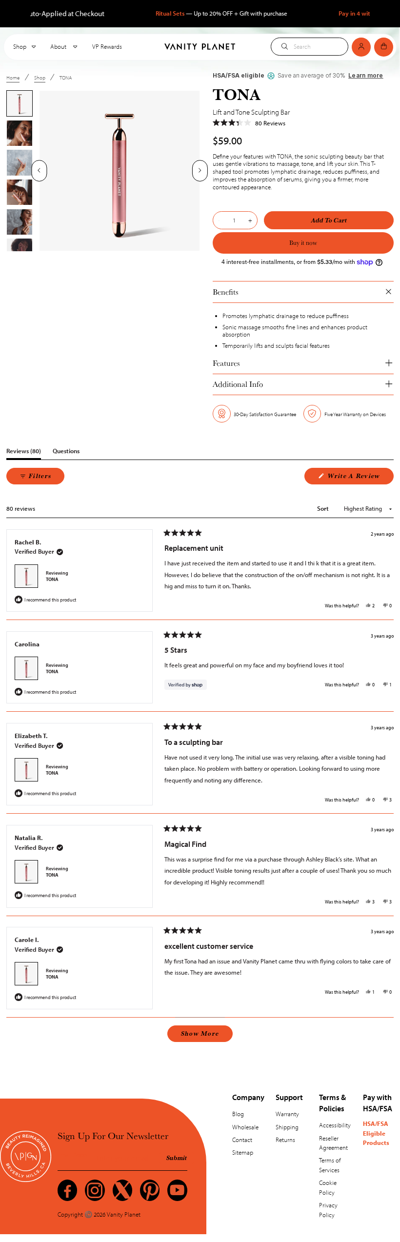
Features (226, 363)
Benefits (226, 291)
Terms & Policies (332, 1102)
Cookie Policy (328, 1187)
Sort (323, 508)
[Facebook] (67, 1190)
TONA (52, 579)
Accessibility (335, 1125)
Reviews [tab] (23, 453)
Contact (242, 1139)
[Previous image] (39, 170)
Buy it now (303, 243)
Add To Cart (329, 220)
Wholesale (245, 1127)
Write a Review (359, 477)
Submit (176, 1157)
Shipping (287, 1127)
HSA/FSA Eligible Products (376, 1133)
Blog (238, 1114)
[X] (122, 1190)
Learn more (365, 75)
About (59, 46)
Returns (285, 1139)
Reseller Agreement (333, 1143)
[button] (249, 123)
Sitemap (242, 1152)
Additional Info (238, 384)
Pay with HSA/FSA (377, 1102)
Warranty (287, 1114)
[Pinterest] (150, 1190)
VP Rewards (107, 46)
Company (248, 1097)
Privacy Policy (328, 1210)
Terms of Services (329, 1165)
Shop (19, 46)
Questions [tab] (66, 453)
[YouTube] (177, 1190)
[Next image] (199, 170)
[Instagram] (94, 1190)
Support (289, 1097)
